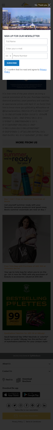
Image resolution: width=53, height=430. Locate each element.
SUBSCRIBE (12, 63)
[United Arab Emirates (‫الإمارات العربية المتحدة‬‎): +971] (8, 56)
